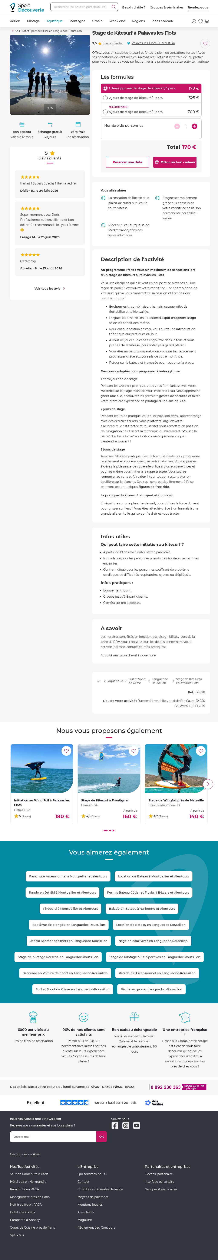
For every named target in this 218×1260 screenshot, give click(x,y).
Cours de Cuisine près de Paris (32, 1227)
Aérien (15, 21)
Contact (83, 1182)
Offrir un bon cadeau (178, 162)
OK (101, 1137)
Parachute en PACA (24, 1189)
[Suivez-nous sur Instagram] (125, 1125)
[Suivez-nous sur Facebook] (115, 1125)
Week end (117, 21)
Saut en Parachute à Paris (29, 1174)
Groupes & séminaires (167, 7)
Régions (138, 21)
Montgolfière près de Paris (30, 1197)
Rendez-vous (198, 7)
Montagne (77, 21)
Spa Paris (17, 1235)
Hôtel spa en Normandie (28, 1182)
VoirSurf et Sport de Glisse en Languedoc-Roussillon (48, 30)
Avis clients (85, 1212)
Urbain (97, 21)
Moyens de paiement (93, 1197)
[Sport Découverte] (27, 7)
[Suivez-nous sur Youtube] (136, 1125)
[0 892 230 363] (176, 1087)
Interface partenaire (159, 1182)
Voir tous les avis (47, 288)
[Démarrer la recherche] (113, 7)
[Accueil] (98, 681)
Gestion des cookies (25, 1154)
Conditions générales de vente (100, 1189)
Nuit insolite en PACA (26, 1205)
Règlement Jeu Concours (96, 1227)
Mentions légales (90, 1205)
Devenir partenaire (159, 1174)
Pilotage (33, 21)
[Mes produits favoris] (200, 21)
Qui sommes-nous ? (92, 1174)
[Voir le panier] (207, 21)
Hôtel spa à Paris (22, 1212)
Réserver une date (127, 162)
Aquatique (55, 21)
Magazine (84, 1220)
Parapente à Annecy (25, 1220)
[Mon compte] (194, 21)
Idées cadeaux (163, 21)
